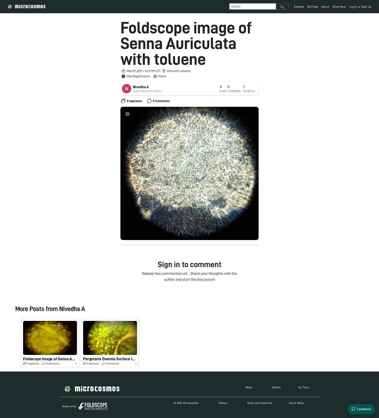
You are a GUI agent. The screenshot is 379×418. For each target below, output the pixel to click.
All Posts (312, 6)
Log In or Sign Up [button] (360, 6)
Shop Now (339, 6)
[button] (50, 343)
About (325, 6)
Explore (299, 6)
